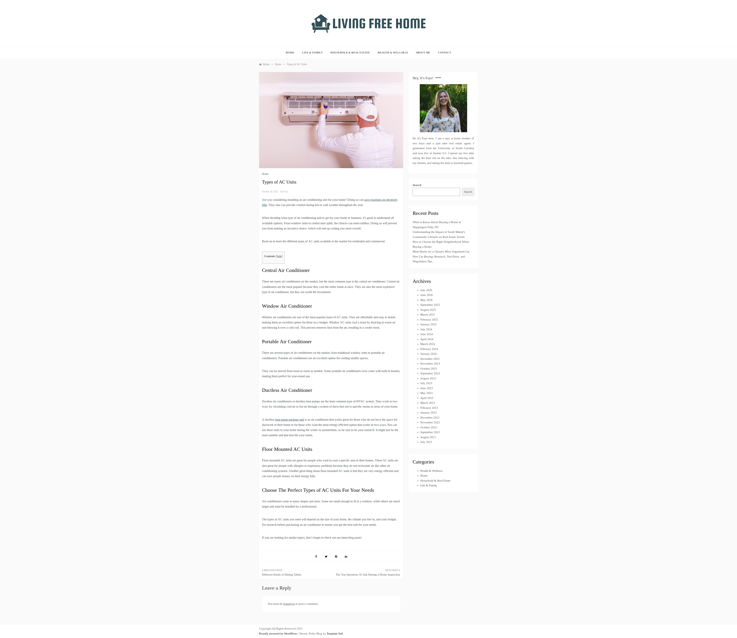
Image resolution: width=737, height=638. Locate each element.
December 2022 (430, 417)
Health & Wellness (393, 52)
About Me (423, 52)
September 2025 (430, 304)
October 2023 (428, 368)
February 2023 (429, 407)
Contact (444, 52)
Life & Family (312, 52)
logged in (289, 603)
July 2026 (426, 290)
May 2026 (426, 300)
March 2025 (427, 314)
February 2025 (429, 319)
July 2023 (426, 383)
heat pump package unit (289, 419)
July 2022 (426, 442)
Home (290, 52)
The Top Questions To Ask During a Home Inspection (368, 574)
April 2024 (426, 339)
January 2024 (428, 353)
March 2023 (427, 402)
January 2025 (428, 324)
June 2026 (426, 295)
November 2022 (430, 422)
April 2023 (426, 398)
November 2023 (430, 363)
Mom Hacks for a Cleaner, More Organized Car (441, 251)
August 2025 (428, 309)
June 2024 (426, 334)
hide (279, 256)
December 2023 (430, 358)
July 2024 (426, 329)
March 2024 (427, 344)
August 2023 (428, 378)
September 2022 (430, 432)
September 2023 (430, 373)
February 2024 (429, 349)
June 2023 (426, 388)
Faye (286, 191)
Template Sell (335, 633)
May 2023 (426, 393)
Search (417, 185)
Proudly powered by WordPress (278, 633)
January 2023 (428, 412)
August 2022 (428, 437)
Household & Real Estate (350, 52)
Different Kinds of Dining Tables (281, 574)
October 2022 (428, 427)
